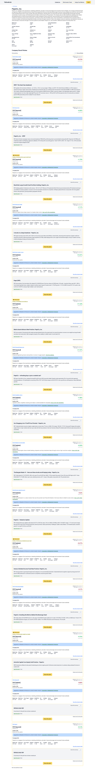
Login (88, 2)
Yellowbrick (7, 2)
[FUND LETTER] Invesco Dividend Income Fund (22, 540)
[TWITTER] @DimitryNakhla (18, 586)
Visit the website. (50, 355)
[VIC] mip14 (15, 724)
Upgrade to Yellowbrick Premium (50, 67)
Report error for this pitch (77, 100)
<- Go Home (14, 6)
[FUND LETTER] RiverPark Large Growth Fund (22, 157)
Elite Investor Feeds (67, 2)
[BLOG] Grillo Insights (17, 56)
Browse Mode (80, 53)
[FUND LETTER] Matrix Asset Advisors (20, 301)
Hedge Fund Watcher (79, 2)
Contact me (57, 2)
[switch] (75, 53)
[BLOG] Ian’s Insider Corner (18, 252)
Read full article (16, 97)
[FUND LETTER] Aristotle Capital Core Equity (21, 634)
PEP (14, 59)
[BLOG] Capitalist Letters (17, 395)
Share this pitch (47, 102)
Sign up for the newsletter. (48, 212)
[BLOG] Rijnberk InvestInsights (19, 442)
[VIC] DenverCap (16, 107)
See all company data (77, 78)
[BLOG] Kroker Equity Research (19, 490)
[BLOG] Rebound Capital (17, 204)
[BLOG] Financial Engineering (18, 347)
